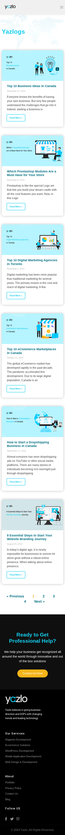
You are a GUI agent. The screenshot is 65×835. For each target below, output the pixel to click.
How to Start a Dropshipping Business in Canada (28, 444)
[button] (32, 673)
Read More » (16, 118)
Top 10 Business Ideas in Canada (31, 86)
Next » (39, 601)
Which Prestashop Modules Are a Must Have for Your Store (31, 173)
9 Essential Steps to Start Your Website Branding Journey (29, 537)
